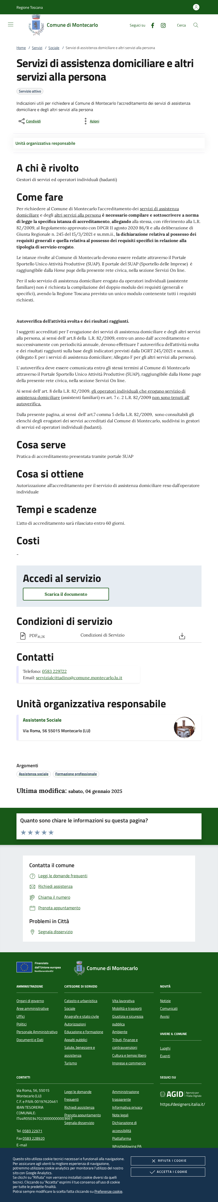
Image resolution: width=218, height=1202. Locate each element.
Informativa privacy (127, 1107)
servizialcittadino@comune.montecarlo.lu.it (79, 677)
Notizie (165, 1001)
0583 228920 (34, 1138)
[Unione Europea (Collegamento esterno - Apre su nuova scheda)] (40, 968)
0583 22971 (32, 1131)
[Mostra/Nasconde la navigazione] (10, 24)
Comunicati (169, 1008)
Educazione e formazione (83, 1032)
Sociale (53, 48)
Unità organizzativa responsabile (45, 143)
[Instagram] (161, 24)
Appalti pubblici (75, 1040)
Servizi (37, 48)
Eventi (165, 1056)
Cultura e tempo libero (129, 1055)
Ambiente (119, 1032)
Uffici (20, 1016)
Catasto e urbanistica (80, 1001)
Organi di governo (30, 1001)
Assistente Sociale (42, 719)
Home (21, 48)
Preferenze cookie (108, 1191)
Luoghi (165, 1048)
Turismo (70, 1063)
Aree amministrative (32, 1008)
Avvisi (164, 1016)
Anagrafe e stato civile (81, 1016)
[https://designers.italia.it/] (181, 1094)
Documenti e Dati (29, 1040)
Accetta (172, 1171)
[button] (29, 7)
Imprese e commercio (129, 1063)
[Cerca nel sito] (196, 25)
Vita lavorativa (123, 1001)
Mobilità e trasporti (127, 1008)
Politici (21, 1024)
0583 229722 (54, 671)
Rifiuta (172, 1160)
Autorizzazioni (75, 1024)
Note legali (120, 1115)
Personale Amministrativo (36, 1032)
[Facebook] (150, 24)
